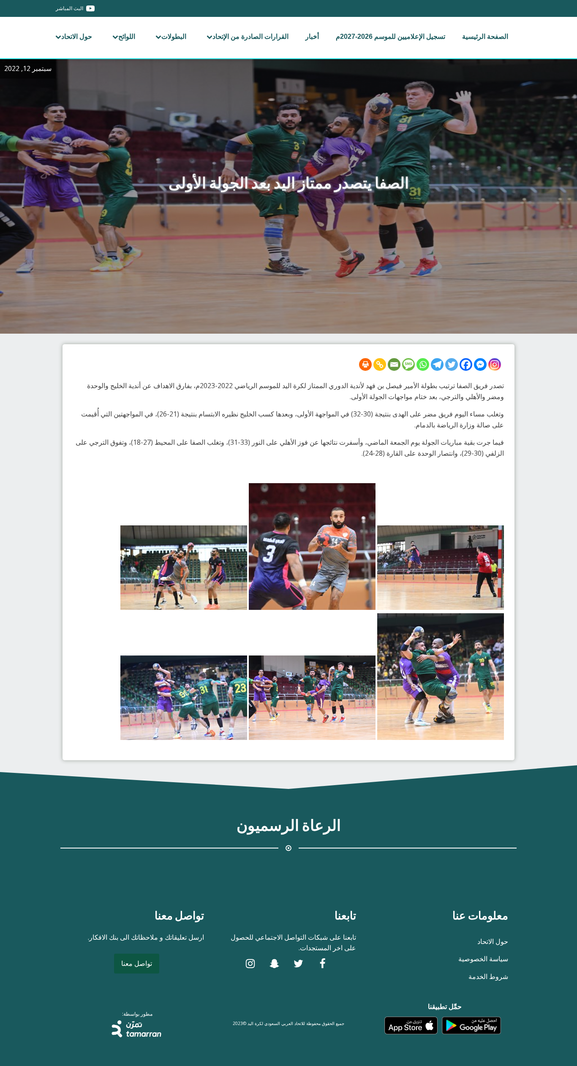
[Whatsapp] (422, 364)
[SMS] (408, 364)
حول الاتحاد (76, 36)
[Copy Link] (379, 364)
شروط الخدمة (488, 976)
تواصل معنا (136, 963)
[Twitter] (451, 364)
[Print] (365, 364)
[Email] (394, 364)
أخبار (312, 36)
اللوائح (126, 36)
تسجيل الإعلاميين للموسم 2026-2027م (390, 36)
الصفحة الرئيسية (485, 36)
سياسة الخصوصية (483, 958)
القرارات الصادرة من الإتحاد (250, 36)
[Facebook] (466, 364)
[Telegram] (437, 364)
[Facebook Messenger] (480, 364)
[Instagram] (494, 364)
